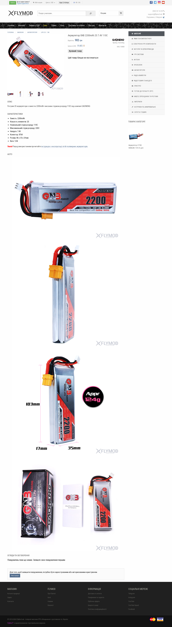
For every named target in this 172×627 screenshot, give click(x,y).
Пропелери (138, 65)
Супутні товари (140, 112)
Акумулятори (139, 70)
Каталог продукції (13, 594)
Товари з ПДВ (34, 25)
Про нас (92, 25)
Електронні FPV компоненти (144, 44)
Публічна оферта (94, 601)
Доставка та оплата (76, 25)
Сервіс (54, 25)
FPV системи (139, 54)
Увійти (12, 3)
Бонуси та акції (93, 605)
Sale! (45, 25)
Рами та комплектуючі (142, 39)
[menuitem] (11, 25)
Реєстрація (15, 575)
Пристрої (137, 86)
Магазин (21, 25)
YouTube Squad (133, 605)
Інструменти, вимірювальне (145, 107)
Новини (50, 601)
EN (79, 3)
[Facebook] (151, 2)
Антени (137, 60)
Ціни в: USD (50, 3)
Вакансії (50, 605)
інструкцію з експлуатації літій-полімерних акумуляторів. (64, 146)
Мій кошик (38, 3)
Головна (11, 25)
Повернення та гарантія (96, 597)
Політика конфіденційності (97, 609)
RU (77, 3)
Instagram (131, 597)
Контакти (102, 25)
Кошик (103, 13)
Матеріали (138, 102)
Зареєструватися (23, 3)
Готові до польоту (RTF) (143, 91)
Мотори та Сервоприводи (144, 49)
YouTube (131, 601)
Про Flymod (51, 594)
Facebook (131, 609)
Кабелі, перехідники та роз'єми (146, 96)
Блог (62, 25)
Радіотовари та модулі (143, 81)
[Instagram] (159, 2)
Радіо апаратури (140, 75)
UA (74, 3)
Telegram (131, 594)
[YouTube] (163, 2)
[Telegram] (155, 2)
